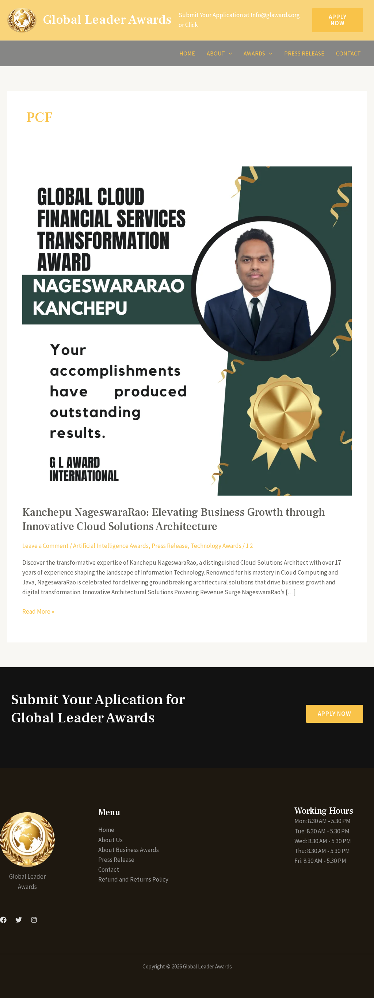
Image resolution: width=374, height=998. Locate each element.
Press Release (304, 53)
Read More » (38, 611)
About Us (110, 840)
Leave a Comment (45, 546)
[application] (228, 53)
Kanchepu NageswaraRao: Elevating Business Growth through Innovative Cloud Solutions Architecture (173, 519)
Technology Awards (216, 546)
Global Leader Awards (107, 20)
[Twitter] (18, 920)
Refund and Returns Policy (133, 879)
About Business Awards (128, 850)
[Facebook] (3, 920)
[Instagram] (34, 920)
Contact (348, 53)
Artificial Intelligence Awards (111, 546)
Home (187, 53)
